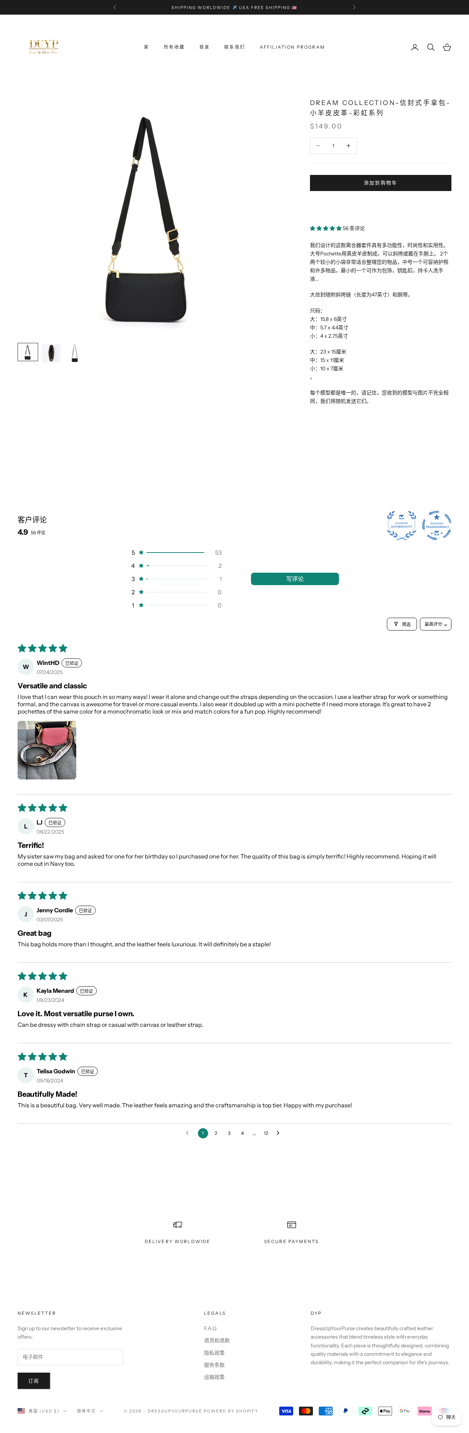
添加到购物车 (381, 183)
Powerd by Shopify (231, 1411)
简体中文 (86, 1411)
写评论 (295, 579)
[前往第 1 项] (28, 352)
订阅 (34, 1381)
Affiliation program (292, 47)
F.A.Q (210, 1328)
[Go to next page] (280, 1133)
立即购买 (380, 205)
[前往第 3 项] (74, 353)
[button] (326, 228)
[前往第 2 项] (51, 353)
